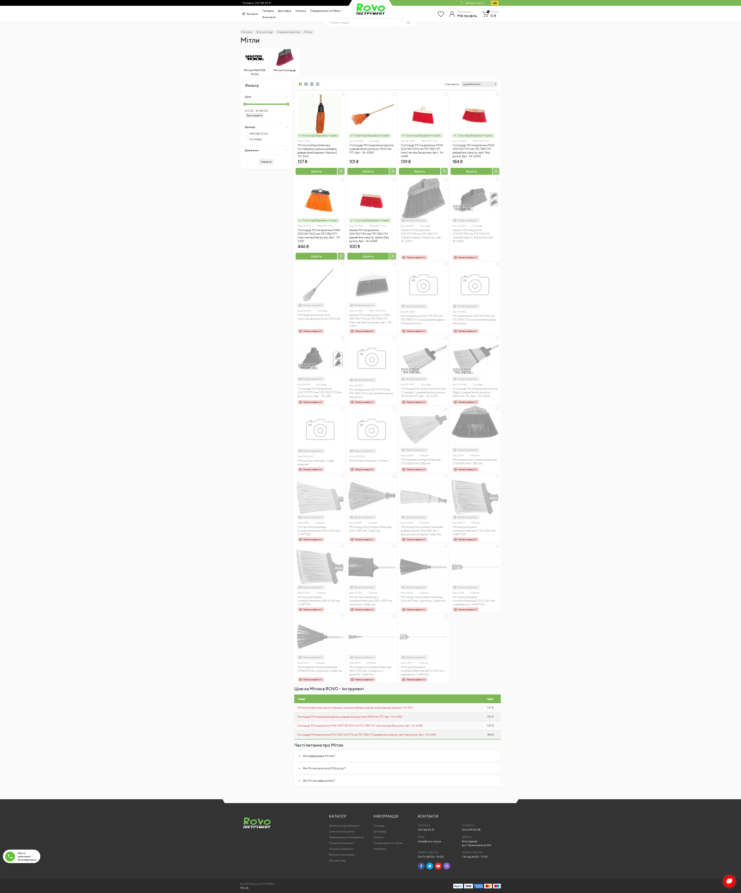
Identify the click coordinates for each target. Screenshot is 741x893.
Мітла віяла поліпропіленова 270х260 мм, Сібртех (421, 461)
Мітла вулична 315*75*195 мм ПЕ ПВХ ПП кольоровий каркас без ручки (371, 393)
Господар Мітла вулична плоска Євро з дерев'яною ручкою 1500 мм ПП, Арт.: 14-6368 (475, 392)
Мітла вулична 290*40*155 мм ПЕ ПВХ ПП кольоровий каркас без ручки (475, 319)
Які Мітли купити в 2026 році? (324, 768)
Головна (268, 10)
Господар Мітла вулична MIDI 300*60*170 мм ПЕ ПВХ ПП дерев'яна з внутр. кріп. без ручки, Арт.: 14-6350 (474, 150)
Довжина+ (252, 150)
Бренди (250, 126)
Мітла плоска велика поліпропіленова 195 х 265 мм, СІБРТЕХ (319, 530)
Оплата (300, 10)
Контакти (269, 17)
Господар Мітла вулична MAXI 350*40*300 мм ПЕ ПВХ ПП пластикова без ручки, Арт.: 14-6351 (319, 235)
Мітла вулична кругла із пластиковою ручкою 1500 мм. (319, 316)
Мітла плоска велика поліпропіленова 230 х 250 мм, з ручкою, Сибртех (370, 600)
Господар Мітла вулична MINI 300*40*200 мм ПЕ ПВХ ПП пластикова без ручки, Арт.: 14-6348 (422, 150)
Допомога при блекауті (344, 825)
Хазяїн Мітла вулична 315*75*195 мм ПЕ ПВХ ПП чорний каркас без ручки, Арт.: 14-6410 (422, 235)
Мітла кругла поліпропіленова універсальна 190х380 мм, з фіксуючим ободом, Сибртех (422, 530)
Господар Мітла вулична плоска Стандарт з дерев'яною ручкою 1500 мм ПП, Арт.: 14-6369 (423, 392)
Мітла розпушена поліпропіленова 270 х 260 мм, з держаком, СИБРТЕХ (474, 600)
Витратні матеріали (341, 854)
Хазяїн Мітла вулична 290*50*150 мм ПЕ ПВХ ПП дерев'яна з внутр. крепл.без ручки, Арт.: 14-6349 (369, 235)
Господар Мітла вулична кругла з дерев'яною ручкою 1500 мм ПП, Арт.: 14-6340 (371, 148)
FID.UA (244, 888)
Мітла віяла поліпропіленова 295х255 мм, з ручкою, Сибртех (320, 668)
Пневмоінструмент (341, 843)
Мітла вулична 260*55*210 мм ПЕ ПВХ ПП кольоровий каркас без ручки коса (423, 319)
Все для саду (265, 32)
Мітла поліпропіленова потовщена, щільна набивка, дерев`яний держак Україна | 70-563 (317, 150)
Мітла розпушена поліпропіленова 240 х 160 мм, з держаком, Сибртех (423, 670)
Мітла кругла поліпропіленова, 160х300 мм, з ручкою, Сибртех (423, 598)
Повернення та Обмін (325, 10)
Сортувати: (452, 84)
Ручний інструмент (341, 848)
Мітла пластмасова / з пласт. (369, 460)
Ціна (248, 96)
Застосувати (254, 115)
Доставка (284, 10)
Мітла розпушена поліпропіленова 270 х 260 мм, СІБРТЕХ (474, 530)
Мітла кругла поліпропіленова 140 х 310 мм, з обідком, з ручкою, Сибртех (370, 670)
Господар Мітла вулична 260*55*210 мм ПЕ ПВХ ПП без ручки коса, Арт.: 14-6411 (319, 392)
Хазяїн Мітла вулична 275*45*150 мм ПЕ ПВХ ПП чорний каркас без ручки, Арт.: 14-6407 (474, 235)
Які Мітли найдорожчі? (319, 780)
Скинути (266, 161)
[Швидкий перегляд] (343, 94)
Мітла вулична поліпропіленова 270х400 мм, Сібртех (475, 461)
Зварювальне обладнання (346, 837)
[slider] (244, 104)
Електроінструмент (342, 831)
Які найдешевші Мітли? (319, 756)
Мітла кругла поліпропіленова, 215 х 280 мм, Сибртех (370, 528)
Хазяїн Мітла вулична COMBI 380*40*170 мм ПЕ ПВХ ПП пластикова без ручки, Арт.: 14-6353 (370, 320)
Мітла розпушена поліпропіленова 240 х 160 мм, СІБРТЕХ (319, 600)
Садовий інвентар (288, 32)
